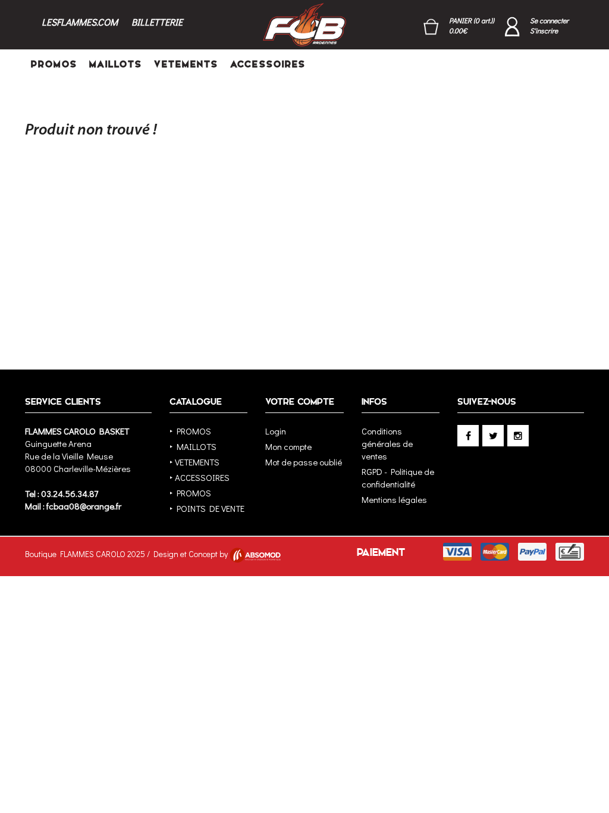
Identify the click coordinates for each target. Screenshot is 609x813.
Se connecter (549, 20)
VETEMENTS (186, 64)
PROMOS (54, 64)
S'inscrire (544, 30)
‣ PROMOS (190, 431)
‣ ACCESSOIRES (199, 477)
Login (275, 431)
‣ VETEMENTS (194, 462)
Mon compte (288, 446)
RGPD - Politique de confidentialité (398, 477)
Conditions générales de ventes (387, 443)
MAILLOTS (115, 64)
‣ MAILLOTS (192, 446)
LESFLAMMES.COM (80, 21)
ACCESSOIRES (268, 64)
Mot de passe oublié (303, 462)
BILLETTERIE (157, 21)
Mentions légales (394, 499)
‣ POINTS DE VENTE (206, 508)
